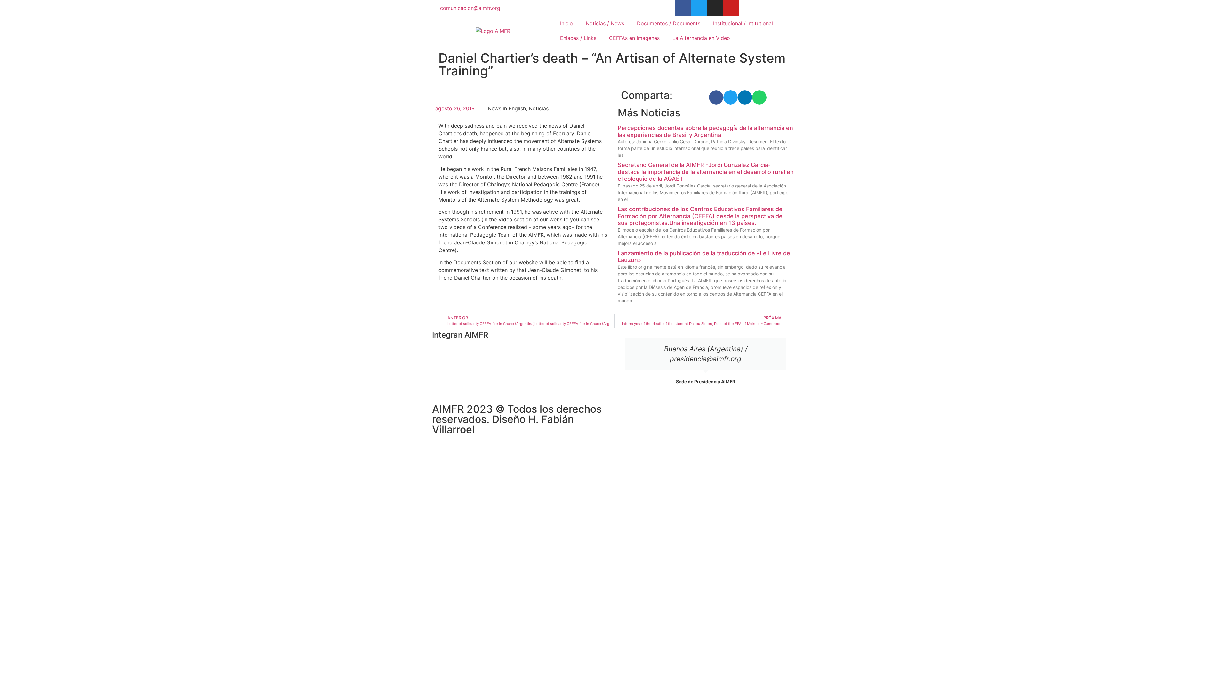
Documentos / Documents (668, 23)
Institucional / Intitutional (743, 23)
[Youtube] (731, 8)
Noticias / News (605, 23)
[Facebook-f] (683, 8)
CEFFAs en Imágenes (634, 38)
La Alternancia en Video (701, 38)
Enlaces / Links (578, 38)
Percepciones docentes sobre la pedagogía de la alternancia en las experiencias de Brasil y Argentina (705, 131)
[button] (716, 97)
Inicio (566, 23)
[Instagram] (715, 8)
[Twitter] (699, 8)
